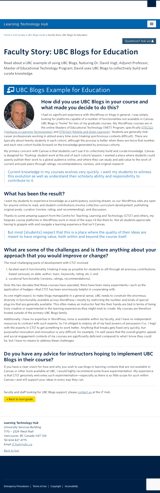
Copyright (56, 486)
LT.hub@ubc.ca (22, 444)
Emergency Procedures (16, 486)
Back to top (12, 450)
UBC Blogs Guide (36, 35)
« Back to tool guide (19, 399)
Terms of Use (40, 486)
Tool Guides (19, 35)
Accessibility (71, 486)
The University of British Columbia (68, 8)
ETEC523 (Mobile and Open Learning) (84, 131)
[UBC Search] (151, 5)
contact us (85, 392)
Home (7, 35)
